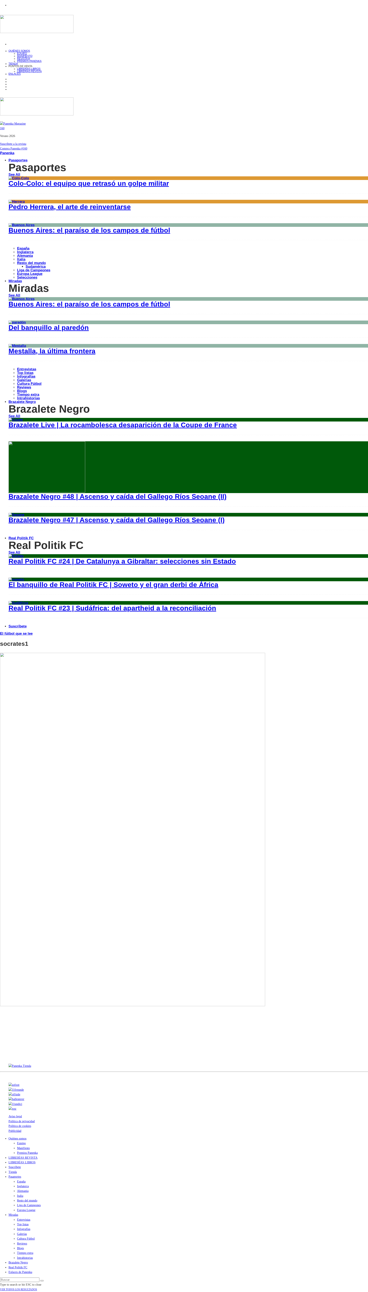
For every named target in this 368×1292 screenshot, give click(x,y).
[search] (42, 1280)
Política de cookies (20, 1126)
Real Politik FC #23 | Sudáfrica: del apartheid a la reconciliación (112, 608)
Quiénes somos (19, 50)
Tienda (13, 1172)
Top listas (25, 373)
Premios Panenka (27, 1152)
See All (14, 175)
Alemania (25, 256)
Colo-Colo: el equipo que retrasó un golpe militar (89, 183)
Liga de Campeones (33, 270)
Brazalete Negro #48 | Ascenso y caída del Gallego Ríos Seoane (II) (118, 496)
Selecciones (27, 277)
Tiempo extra (28, 395)
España (23, 248)
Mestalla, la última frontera (52, 351)
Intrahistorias (25, 1257)
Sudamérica (36, 267)
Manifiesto (24, 56)
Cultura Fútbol (29, 384)
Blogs (22, 391)
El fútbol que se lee (16, 634)
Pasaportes (18, 160)
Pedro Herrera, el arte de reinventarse (70, 207)
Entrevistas (26, 369)
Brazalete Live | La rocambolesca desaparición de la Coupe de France (123, 425)
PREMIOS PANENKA (29, 61)
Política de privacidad (22, 1121)
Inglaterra (25, 252)
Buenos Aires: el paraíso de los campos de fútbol (89, 230)
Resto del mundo (31, 263)
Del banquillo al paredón (49, 327)
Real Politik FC (21, 538)
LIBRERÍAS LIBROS (28, 68)
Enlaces (15, 73)
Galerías (24, 380)
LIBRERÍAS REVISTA (29, 71)
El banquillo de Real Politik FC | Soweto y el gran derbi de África (113, 584)
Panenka (7, 153)
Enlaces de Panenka (20, 1272)
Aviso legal (15, 1116)
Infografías (26, 376)
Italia (21, 259)
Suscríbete (18, 626)
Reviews (24, 387)
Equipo (22, 53)
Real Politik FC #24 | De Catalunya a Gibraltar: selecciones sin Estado (122, 561)
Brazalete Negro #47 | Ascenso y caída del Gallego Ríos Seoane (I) (117, 520)
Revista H (23, 58)
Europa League (29, 274)
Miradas (15, 281)
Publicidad (15, 1130)
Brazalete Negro (22, 402)
